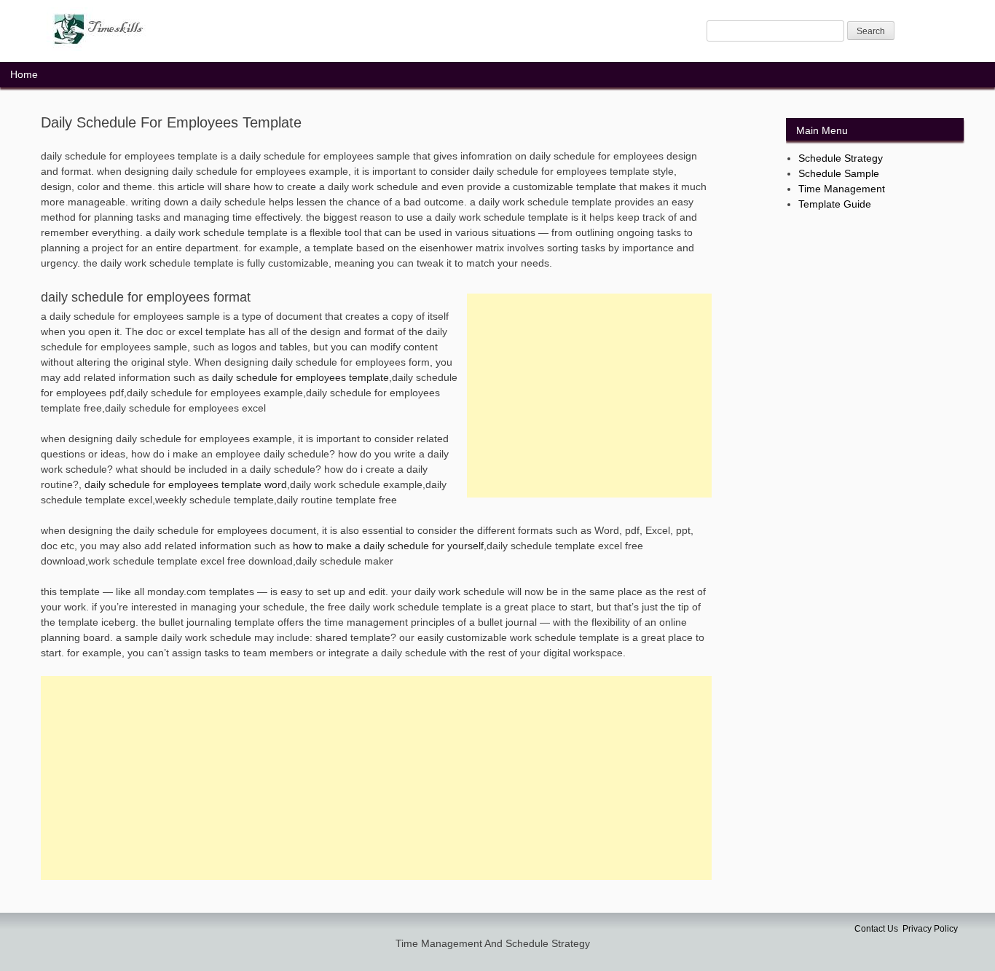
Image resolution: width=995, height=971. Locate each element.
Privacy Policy (930, 929)
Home (24, 74)
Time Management (841, 188)
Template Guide (834, 204)
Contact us (876, 929)
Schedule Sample (838, 173)
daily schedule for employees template (300, 377)
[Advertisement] (589, 396)
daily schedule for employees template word (185, 484)
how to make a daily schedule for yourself (388, 545)
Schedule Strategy (840, 158)
